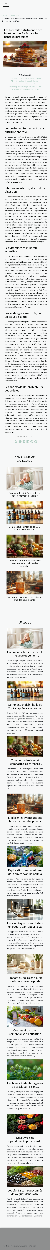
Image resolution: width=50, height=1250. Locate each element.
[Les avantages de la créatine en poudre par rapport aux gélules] (25, 909)
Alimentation (14, 15)
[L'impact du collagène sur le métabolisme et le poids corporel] (25, 963)
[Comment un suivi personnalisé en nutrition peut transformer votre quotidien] (25, 1016)
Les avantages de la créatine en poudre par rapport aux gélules (25, 926)
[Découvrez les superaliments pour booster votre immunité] (25, 1123)
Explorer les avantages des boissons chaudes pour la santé (24, 598)
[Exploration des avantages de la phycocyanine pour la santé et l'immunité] (25, 856)
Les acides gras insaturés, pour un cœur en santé (25, 86)
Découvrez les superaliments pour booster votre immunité (25, 1141)
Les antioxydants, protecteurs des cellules (25, 89)
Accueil (4, 15)
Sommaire (26, 75)
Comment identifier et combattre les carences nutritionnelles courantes (24, 563)
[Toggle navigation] (6, 4)
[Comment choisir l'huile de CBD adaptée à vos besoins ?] (25, 512)
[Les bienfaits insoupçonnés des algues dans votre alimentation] (25, 1176)
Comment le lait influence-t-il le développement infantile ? (24, 494)
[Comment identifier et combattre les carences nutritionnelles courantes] (25, 546)
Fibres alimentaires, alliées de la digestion (25, 81)
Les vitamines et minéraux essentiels (25, 84)
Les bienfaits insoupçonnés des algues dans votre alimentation (25, 1194)
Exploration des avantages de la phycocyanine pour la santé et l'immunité (25, 873)
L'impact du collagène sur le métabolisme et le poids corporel (25, 981)
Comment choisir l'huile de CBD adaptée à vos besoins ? (24, 528)
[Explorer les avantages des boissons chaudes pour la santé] (25, 582)
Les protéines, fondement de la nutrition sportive (25, 78)
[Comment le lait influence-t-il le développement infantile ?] (25, 478)
